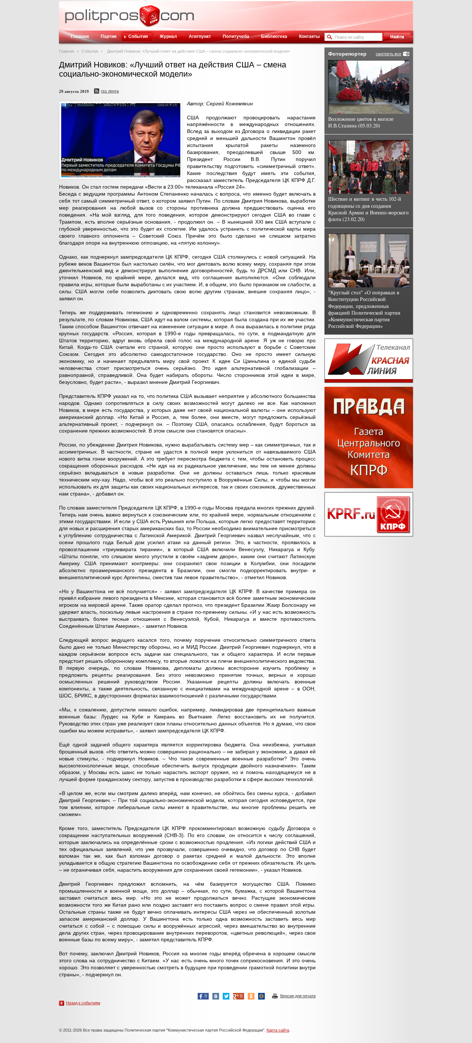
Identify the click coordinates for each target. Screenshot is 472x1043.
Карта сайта (278, 1030)
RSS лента (110, 91)
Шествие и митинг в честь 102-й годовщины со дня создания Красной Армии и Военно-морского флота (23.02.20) (368, 209)
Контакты (309, 36)
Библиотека (274, 36)
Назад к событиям (83, 1003)
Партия (109, 36)
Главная (80, 36)
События (138, 36)
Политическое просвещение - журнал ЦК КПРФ (149, 20)
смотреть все (388, 54)
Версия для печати (298, 996)
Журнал (168, 36)
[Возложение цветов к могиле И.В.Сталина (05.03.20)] (368, 87)
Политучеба (236, 36)
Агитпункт (200, 36)
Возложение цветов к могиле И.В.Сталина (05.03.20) (360, 122)
